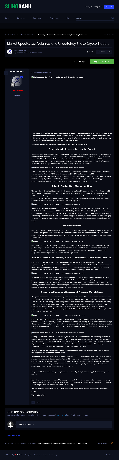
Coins (7, 18)
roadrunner (21, 50)
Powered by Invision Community (45, 455)
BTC (100, 161)
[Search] (112, 18)
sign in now (61, 415)
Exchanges (21, 18)
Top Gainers (37, 18)
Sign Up (109, 7)
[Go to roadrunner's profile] (9, 51)
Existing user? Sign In (93, 7)
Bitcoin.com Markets (69, 372)
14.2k (18, 95)
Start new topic (79, 61)
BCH (70, 186)
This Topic (104, 18)
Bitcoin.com (72, 359)
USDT (39, 208)
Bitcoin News (37, 53)
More (68, 18)
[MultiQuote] (33, 402)
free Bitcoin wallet (84, 382)
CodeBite (20, 455)
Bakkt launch (76, 280)
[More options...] (109, 72)
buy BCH (56, 385)
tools (88, 380)
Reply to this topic (102, 61)
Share (90, 52)
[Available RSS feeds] (111, 443)
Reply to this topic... (28, 424)
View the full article (38, 395)
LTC (44, 179)
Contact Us (110, 455)
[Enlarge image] (57, 168)
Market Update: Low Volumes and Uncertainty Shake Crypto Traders (63, 389)
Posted (41, 72)
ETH (53, 174)
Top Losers (54, 18)
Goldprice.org (87, 372)
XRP (58, 176)
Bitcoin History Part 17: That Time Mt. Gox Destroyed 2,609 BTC (64, 144)
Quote (39, 402)
